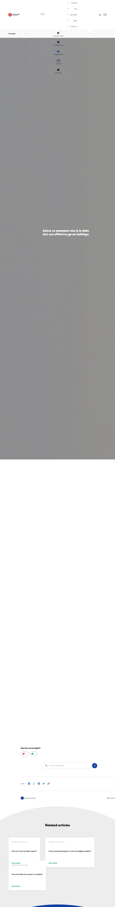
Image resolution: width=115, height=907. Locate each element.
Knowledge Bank (58, 54)
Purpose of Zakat (58, 36)
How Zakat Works (58, 45)
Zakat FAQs (58, 73)
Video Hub (58, 64)
